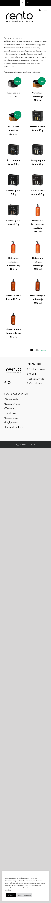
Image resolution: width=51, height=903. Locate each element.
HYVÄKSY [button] (10, 895)
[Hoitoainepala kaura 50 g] (37, 111)
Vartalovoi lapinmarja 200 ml (37, 96)
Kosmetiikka (11, 417)
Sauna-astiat (12, 399)
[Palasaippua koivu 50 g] (13, 145)
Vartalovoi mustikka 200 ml (13, 130)
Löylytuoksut (12, 422)
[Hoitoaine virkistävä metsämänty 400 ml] (13, 242)
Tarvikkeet (10, 413)
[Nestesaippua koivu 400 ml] (13, 280)
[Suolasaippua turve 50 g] (13, 205)
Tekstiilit (9, 408)
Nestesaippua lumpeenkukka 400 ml (13, 333)
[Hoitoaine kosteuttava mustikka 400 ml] (37, 205)
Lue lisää (8, 890)
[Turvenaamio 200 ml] (13, 77)
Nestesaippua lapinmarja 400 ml (37, 299)
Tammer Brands (30, 445)
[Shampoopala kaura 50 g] (37, 145)
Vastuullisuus (36, 383)
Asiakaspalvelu (37, 369)
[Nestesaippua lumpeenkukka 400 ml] (13, 314)
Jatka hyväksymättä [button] (24, 895)
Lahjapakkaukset (13, 427)
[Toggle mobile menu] (45, 10)
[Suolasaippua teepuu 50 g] (37, 175)
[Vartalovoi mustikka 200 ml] (13, 111)
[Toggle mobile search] (40, 10)
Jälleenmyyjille (36, 378)
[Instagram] (9, 382)
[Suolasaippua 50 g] (13, 175)
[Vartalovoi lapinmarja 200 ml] (37, 77)
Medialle (33, 374)
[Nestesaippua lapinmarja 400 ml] (37, 280)
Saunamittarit (12, 403)
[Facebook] (5, 382)
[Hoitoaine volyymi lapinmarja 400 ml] (37, 242)
